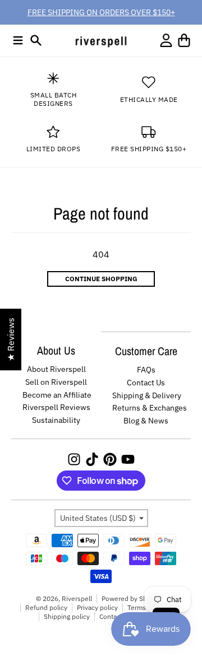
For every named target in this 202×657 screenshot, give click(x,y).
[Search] (36, 40)
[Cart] (184, 40)
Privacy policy (97, 607)
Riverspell (77, 598)
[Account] (166, 40)
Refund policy (46, 607)
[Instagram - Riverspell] (74, 459)
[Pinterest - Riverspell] (110, 459)
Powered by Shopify (132, 598)
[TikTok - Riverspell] (92, 459)
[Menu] (18, 40)
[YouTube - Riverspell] (128, 459)
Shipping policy (67, 616)
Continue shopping (101, 278)
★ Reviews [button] (10, 339)
